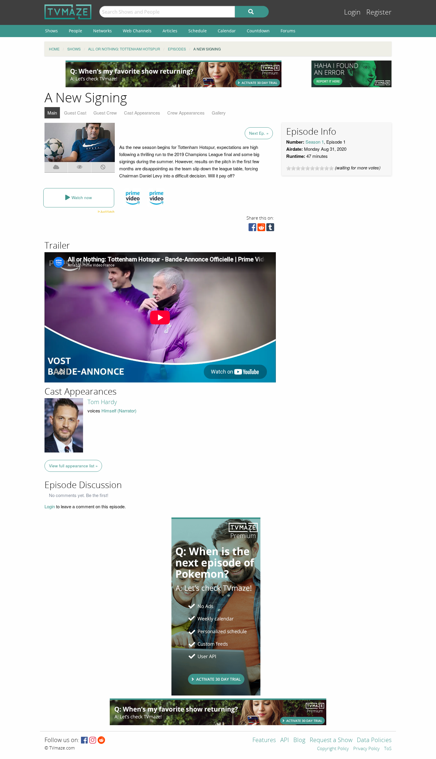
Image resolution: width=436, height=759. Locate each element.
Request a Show (331, 740)
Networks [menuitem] (102, 31)
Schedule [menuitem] (197, 31)
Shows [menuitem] (51, 31)
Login (352, 12)
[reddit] (261, 229)
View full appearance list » (73, 466)
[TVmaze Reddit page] (101, 740)
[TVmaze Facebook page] (84, 740)
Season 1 (314, 142)
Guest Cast (75, 112)
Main (52, 112)
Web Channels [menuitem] (137, 31)
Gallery (219, 112)
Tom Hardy (102, 402)
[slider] (310, 168)
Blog (299, 740)
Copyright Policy (333, 749)
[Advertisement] (173, 74)
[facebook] (252, 229)
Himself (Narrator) (118, 410)
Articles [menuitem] (170, 31)
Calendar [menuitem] (227, 31)
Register (379, 12)
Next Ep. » (259, 133)
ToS (388, 749)
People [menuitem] (75, 31)
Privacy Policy (366, 749)
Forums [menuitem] (288, 31)
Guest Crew (105, 112)
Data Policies (374, 740)
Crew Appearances (186, 112)
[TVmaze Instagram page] (92, 740)
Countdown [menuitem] (258, 31)
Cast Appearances (142, 112)
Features (264, 740)
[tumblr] (270, 229)
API (284, 740)
